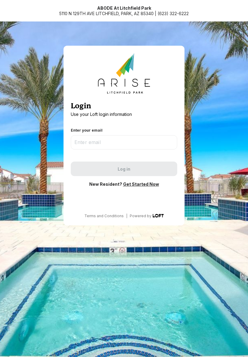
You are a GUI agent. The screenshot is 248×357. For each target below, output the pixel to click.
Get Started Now (141, 184)
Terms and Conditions (104, 216)
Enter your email (87, 130)
